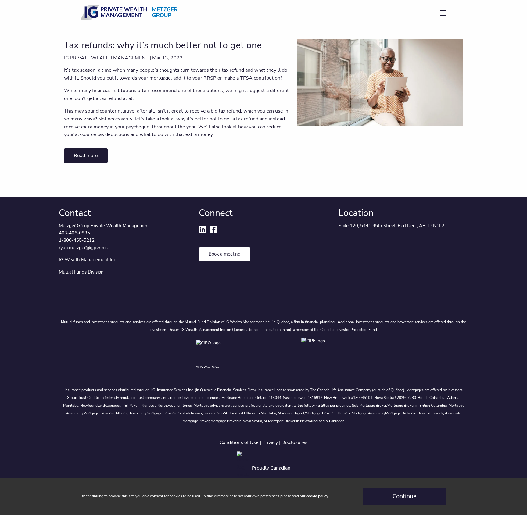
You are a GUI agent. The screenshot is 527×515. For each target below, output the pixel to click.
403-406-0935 (74, 233)
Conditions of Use (239, 442)
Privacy (270, 442)
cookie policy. (317, 496)
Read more (86, 155)
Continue (405, 496)
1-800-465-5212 (77, 240)
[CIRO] (230, 348)
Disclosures (294, 442)
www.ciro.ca (207, 366)
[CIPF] (316, 348)
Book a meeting (225, 254)
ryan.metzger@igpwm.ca (84, 248)
